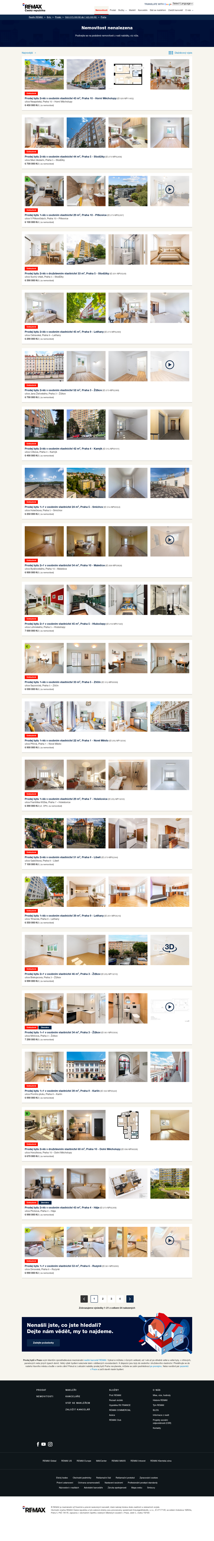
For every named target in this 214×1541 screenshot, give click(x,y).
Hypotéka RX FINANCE (120, 1405)
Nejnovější (27, 53)
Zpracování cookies (149, 1478)
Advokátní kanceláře (93, 1488)
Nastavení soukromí (114, 1483)
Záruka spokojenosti (117, 1488)
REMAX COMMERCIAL (120, 1410)
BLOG (156, 1410)
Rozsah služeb (116, 1400)
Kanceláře (142, 10)
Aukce (112, 1415)
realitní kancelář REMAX (95, 1360)
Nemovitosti (101, 10)
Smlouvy (151, 1488)
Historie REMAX (160, 1400)
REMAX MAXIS (119, 1461)
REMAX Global (49, 1461)
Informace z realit (161, 1415)
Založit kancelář (175, 10)
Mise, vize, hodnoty (162, 1395)
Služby (121, 10)
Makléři (132, 10)
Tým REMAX (158, 1405)
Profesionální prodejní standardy (143, 1483)
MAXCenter (101, 1461)
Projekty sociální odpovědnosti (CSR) (162, 1421)
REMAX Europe (84, 1461)
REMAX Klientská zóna (160, 1461)
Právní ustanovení (65, 1483)
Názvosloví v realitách (69, 1488)
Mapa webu (136, 1488)
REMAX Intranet (138, 1461)
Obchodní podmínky (82, 1478)
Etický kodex (62, 1478)
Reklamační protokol (125, 1478)
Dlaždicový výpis (183, 53)
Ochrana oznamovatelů (89, 1483)
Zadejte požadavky (43, 1343)
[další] (130, 1299)
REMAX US (66, 1461)
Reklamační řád (103, 1478)
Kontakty (157, 1428)
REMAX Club (115, 1420)
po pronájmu (156, 1366)
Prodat (113, 10)
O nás (188, 10)
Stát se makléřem (158, 10)
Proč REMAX (115, 1395)
